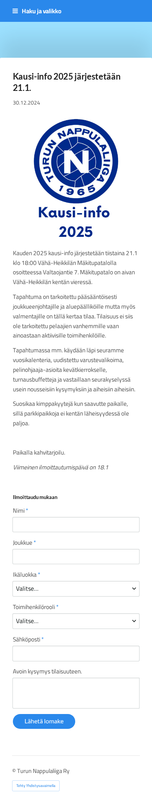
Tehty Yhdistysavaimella (35, 785)
